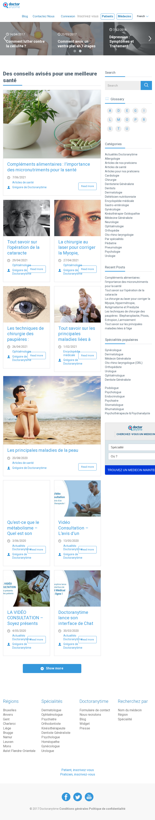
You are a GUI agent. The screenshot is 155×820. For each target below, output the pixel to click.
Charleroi (9, 724)
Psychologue (113, 392)
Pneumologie (113, 247)
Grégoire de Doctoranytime (29, 187)
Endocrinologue (115, 396)
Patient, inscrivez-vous (77, 770)
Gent (6, 719)
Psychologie (112, 251)
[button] (146, 85)
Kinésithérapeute (53, 728)
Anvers (8, 715)
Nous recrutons (90, 715)
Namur (7, 737)
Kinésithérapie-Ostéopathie (122, 213)
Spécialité (125, 719)
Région (123, 715)
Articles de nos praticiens (121, 162)
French (141, 16)
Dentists (110, 188)
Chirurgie (110, 179)
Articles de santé (23, 182)
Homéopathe (50, 742)
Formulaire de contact (95, 710)
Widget (85, 724)
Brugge (8, 733)
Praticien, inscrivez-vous (77, 774)
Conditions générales (74, 808)
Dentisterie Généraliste (119, 184)
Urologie (110, 255)
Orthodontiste (51, 724)
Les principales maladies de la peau (42, 450)
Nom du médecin (130, 710)
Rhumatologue (114, 409)
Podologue (112, 388)
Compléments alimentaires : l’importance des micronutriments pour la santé (126, 282)
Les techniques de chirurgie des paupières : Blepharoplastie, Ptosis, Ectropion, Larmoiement (127, 316)
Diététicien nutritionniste (120, 196)
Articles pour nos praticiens (122, 171)
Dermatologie (113, 192)
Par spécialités (114, 239)
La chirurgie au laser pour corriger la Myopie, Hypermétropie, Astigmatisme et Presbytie (127, 303)
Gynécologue (113, 350)
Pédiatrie (110, 243)
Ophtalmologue (115, 375)
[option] (26, 38)
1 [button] (74, 51)
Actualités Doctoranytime (21, 547)
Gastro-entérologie (117, 205)
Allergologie (112, 158)
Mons (7, 746)
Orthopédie (112, 230)
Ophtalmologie (21, 265)
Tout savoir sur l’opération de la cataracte (23, 247)
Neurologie (112, 222)
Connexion (68, 16)
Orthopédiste (113, 367)
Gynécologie (112, 209)
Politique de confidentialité (107, 808)
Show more (54, 668)
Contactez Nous (43, 16)
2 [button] (80, 51)
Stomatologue (114, 404)
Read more (87, 186)
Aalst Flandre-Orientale (19, 751)
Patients (107, 16)
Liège (7, 728)
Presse (85, 728)
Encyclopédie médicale (71, 353)
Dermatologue (114, 354)
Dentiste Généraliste (118, 379)
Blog (25, 16)
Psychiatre (111, 400)
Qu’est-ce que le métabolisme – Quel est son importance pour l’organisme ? (24, 533)
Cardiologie (112, 175)
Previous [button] (5, 39)
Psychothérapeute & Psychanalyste (127, 413)
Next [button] (150, 39)
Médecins (124, 16)
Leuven (8, 742)
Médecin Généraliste (118, 358)
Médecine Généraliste (119, 217)
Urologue (110, 371)
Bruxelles (9, 710)
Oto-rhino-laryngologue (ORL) (123, 362)
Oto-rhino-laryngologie (119, 234)
